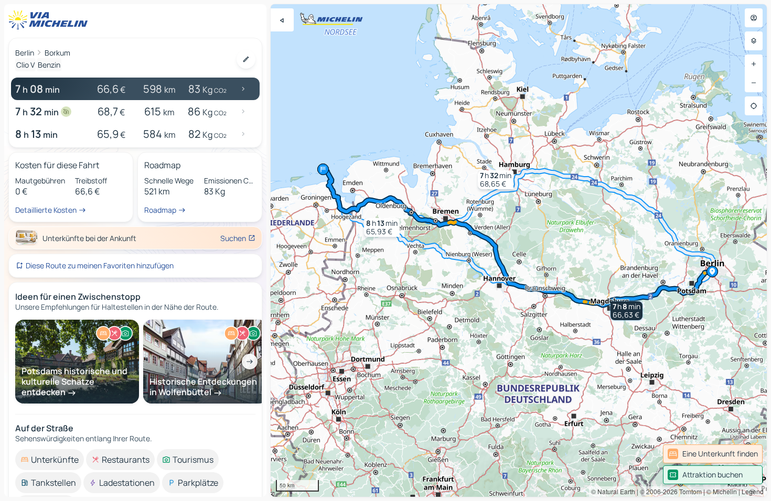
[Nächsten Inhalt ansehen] (250, 361)
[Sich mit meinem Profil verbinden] (754, 17)
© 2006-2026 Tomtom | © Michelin (688, 491)
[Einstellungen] (754, 40)
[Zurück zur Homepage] (50, 19)
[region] (519, 250)
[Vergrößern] (754, 64)
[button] (626, 310)
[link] (713, 453)
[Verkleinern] (754, 82)
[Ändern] (246, 59)
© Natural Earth (613, 491)
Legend (753, 491)
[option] (49, 459)
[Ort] (754, 105)
